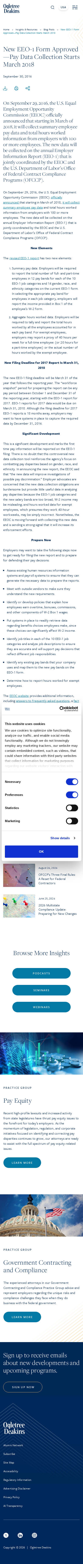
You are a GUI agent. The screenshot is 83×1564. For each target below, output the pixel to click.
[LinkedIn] (20, 1535)
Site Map (8, 1462)
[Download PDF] (5, 88)
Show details (60, 838)
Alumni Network (13, 1445)
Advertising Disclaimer (17, 1488)
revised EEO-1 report (24, 258)
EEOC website (19, 695)
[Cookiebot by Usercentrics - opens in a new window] (59, 709)
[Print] (16, 88)
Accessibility (10, 1471)
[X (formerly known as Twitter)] (6, 1535)
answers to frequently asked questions (43, 700)
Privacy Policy (11, 1497)
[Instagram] (34, 1535)
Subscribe (9, 1454)
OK (41, 851)
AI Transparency (13, 1506)
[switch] (72, 794)
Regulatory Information (17, 1480)
